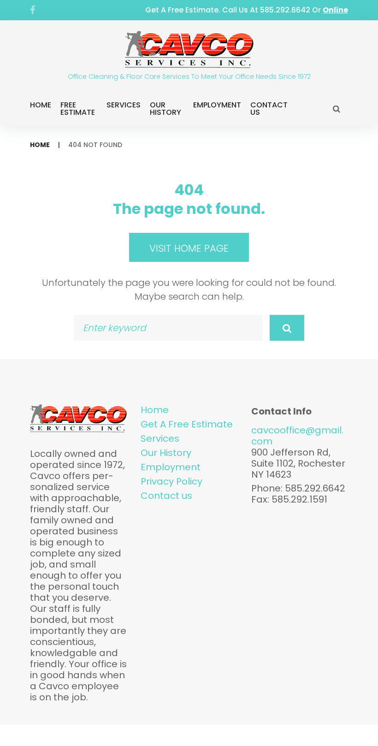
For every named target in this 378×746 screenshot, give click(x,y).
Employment (217, 105)
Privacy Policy (171, 481)
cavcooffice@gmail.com (297, 436)
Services (123, 105)
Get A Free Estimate (187, 424)
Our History (165, 109)
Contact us (166, 495)
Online (335, 10)
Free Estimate (77, 109)
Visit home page (189, 248)
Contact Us (269, 109)
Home (40, 105)
